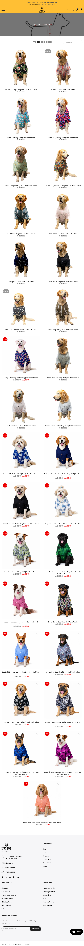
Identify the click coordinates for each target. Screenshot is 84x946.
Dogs (44, 849)
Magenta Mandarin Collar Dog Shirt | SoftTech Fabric (21, 623)
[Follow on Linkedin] (14, 877)
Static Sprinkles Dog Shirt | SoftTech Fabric (63, 378)
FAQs (3, 909)
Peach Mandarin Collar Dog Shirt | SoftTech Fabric (42, 822)
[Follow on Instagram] (10, 877)
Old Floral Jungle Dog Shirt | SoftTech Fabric (21, 90)
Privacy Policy (6, 905)
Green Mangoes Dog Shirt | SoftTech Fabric (21, 186)
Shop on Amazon (49, 902)
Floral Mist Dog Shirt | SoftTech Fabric (21, 138)
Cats (44, 852)
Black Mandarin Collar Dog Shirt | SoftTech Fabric (21, 524)
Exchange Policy (7, 898)
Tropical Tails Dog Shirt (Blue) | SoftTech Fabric (21, 474)
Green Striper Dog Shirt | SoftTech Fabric (63, 330)
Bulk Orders (47, 895)
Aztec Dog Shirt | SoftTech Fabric (63, 90)
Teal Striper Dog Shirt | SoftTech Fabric (21, 234)
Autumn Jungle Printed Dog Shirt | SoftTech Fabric (63, 186)
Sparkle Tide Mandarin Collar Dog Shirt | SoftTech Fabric (63, 723)
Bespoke (46, 856)
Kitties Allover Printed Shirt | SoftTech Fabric (21, 330)
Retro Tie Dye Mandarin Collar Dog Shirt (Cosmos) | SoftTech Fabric (63, 773)
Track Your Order (49, 888)
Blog (44, 898)
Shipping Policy (7, 902)
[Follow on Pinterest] (18, 877)
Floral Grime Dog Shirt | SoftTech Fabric (63, 622)
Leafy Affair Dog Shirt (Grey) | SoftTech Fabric (63, 672)
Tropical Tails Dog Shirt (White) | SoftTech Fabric (63, 524)
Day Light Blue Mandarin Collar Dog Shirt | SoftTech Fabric (21, 673)
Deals (45, 866)
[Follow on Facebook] (2, 877)
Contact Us (6, 892)
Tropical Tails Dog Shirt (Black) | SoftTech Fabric (21, 722)
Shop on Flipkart (48, 905)
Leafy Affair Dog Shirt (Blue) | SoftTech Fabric (21, 378)
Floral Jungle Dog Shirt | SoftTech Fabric (63, 138)
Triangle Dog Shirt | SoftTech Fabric (21, 282)
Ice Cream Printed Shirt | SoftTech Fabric (21, 426)
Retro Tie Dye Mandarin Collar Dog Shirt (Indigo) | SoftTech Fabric (21, 773)
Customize (47, 859)
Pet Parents (47, 863)
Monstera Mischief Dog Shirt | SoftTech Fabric (21, 572)
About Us (5, 888)
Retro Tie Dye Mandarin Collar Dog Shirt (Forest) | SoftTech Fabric (63, 573)
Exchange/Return (49, 892)
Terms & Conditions (9, 895)
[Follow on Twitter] (6, 877)
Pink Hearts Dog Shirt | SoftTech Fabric (63, 234)
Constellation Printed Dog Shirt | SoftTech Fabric (63, 426)
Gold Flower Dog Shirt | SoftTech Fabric (63, 282)
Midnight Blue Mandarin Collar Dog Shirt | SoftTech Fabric (63, 475)
